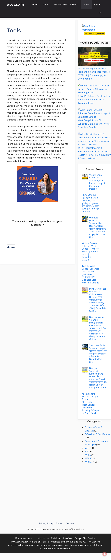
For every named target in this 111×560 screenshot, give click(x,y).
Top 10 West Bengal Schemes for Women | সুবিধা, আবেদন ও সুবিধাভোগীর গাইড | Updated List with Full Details (90, 274)
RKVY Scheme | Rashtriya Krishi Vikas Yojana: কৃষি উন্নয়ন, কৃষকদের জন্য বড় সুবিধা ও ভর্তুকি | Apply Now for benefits (90, 203)
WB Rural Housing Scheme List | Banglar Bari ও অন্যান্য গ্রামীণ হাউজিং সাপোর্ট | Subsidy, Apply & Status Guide (97, 227)
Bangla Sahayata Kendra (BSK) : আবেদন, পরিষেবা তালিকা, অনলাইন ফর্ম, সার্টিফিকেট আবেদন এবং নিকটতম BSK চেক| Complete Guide (98, 378)
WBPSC (88, 458)
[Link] (37, 184)
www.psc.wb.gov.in (21, 541)
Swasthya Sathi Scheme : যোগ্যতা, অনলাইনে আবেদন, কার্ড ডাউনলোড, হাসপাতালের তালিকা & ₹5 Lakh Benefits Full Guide (98, 353)
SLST (87, 451)
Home (34, 4)
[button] (100, 13)
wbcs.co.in (15, 4)
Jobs (87, 448)
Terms (59, 523)
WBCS (88, 454)
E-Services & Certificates (97, 434)
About (45, 4)
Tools (86, 4)
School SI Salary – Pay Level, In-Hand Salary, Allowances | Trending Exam (94, 99)
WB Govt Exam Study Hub (66, 4)
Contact (98, 4)
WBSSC (88, 461)
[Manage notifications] (104, 554)
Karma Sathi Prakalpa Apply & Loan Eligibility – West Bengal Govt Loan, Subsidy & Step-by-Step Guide (90, 403)
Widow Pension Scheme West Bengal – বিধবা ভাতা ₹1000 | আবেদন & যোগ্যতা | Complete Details (90, 251)
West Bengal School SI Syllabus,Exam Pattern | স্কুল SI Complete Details (94, 124)
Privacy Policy (46, 523)
